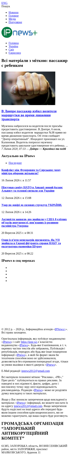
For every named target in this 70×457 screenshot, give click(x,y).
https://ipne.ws (29, 341)
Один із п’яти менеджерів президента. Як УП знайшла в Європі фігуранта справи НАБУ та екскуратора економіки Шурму (31, 243)
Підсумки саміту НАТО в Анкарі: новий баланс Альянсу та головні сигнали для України (32, 189)
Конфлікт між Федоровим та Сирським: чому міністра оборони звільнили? (31, 171)
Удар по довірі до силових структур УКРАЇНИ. (31, 204)
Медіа (12, 18)
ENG (4, 3)
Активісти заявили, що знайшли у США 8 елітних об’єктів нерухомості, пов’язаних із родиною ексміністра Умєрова (34, 222)
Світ (11, 49)
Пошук (5, 6)
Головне (14, 15)
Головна (14, 43)
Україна (13, 46)
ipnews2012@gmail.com (35, 370)
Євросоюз (15, 52)
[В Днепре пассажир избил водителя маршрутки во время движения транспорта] (28, 104)
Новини (13, 12)
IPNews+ (60, 329)
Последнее (15, 162)
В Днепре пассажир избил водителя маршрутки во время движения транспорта (29, 115)
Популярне (15, 22)
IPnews (7, 341)
